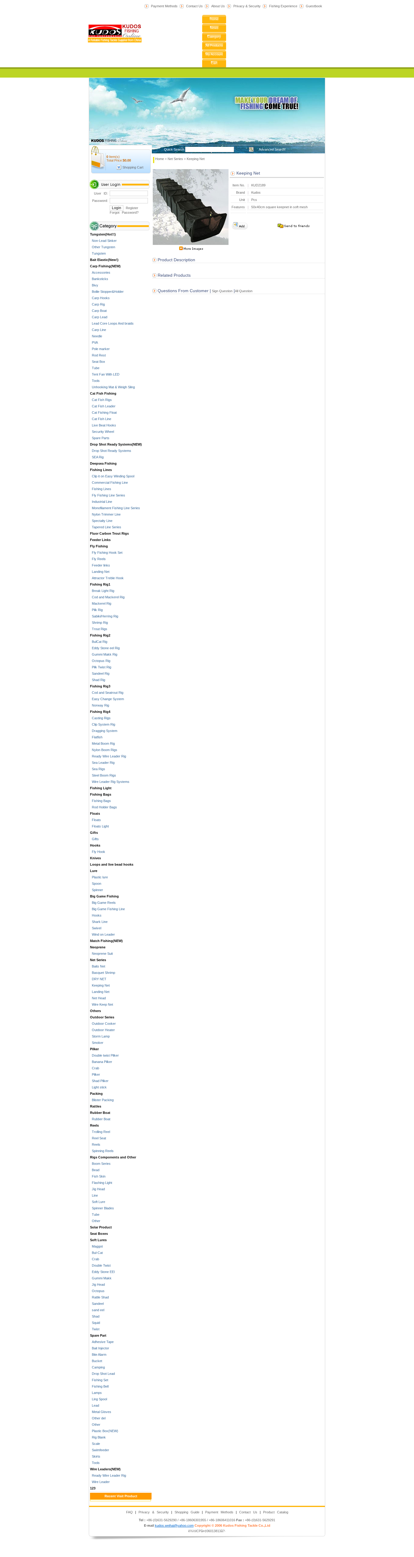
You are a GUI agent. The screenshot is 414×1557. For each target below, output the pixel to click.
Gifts (94, 832)
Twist (94, 1329)
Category (214, 36)
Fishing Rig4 (100, 711)
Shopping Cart (132, 167)
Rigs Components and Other (113, 1157)
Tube (94, 368)
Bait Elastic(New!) (104, 260)
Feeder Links (100, 540)
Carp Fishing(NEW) (105, 266)
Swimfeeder (99, 1450)
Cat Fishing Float (103, 412)
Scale (95, 1443)
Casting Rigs (100, 718)
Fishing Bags (100, 794)
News (214, 28)
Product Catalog (275, 1512)
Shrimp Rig (99, 622)
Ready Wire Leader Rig (108, 756)
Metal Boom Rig (102, 743)
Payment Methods (164, 6)
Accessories (100, 272)
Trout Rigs (98, 629)
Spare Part (98, 1335)
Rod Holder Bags (103, 807)
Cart (214, 63)
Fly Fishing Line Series (107, 495)
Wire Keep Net (101, 1004)
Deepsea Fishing (103, 463)
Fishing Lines (101, 470)
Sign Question (221, 291)
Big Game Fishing (104, 896)
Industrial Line (101, 501)
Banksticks (99, 279)
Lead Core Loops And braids (112, 323)
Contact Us (194, 6)
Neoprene (97, 947)
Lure (93, 871)
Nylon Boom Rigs (103, 750)
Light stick (98, 1087)
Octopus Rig (100, 661)
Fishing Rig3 (100, 686)
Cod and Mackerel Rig (107, 597)
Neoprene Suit (101, 953)
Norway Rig (99, 705)
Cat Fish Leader (102, 406)
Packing (96, 1093)
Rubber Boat (100, 1112)
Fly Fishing (99, 546)
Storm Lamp (100, 1036)
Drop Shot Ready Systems (110, 451)
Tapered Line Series (105, 527)
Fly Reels (98, 559)
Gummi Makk (101, 1278)
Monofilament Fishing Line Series (115, 508)
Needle (96, 336)
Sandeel (97, 1303)
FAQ (129, 1512)
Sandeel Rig (99, 673)
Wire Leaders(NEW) (105, 1469)
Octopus (97, 1291)
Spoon (95, 883)
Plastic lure (99, 877)
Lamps (96, 1393)
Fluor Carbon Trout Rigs (109, 533)
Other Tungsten (102, 247)
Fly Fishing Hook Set (106, 552)
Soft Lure (97, 1202)
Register (132, 208)
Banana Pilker (101, 1062)
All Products (214, 45)
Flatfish (96, 737)
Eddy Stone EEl (102, 1272)
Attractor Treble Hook (107, 578)
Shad (94, 1316)
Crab (94, 1068)
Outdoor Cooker (103, 1023)
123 (92, 1488)
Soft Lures (98, 1240)
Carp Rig (97, 304)
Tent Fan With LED (104, 374)
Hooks (95, 845)
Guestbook (314, 6)
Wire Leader (100, 1482)
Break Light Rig (102, 591)
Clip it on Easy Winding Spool (112, 476)
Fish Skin (97, 1176)
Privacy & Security (247, 6)
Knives (95, 858)
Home (214, 19)
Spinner (96, 890)
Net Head (98, 998)
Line (94, 1195)
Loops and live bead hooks (111, 864)
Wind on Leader (102, 934)
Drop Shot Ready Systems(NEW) (116, 444)
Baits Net (97, 966)
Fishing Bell (99, 1386)
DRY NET (98, 979)
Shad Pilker (99, 1081)
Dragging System (103, 731)
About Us (218, 6)
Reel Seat (98, 1138)
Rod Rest (98, 355)
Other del (97, 1418)
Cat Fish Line (100, 419)
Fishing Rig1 (100, 584)
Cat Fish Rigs (101, 400)
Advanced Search (272, 149)
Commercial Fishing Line (109, 482)
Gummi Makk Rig (103, 654)
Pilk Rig (96, 610)
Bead (94, 1170)
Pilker (94, 1049)
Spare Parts (99, 438)
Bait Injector (99, 1348)
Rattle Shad (99, 1297)
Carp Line (98, 330)
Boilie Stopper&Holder (107, 291)
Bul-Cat (96, 1253)
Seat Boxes (99, 1233)
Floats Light (99, 826)
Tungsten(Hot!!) (103, 234)
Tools (95, 381)
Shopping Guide (187, 1512)
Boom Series (100, 1163)
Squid (95, 1323)
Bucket (96, 1361)
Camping (97, 1367)
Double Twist (100, 1265)
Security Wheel (102, 431)
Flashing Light (101, 1182)
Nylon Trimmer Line (105, 514)
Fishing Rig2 (100, 635)
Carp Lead (98, 317)
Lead (94, 1405)
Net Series (98, 960)
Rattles (95, 1106)
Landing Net (99, 571)
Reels (94, 1125)
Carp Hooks (100, 298)
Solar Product (101, 1227)
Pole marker (100, 349)
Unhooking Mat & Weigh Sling (112, 387)
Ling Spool (98, 1399)
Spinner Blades (102, 1208)
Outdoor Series (102, 1017)
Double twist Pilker (104, 1055)
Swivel (95, 928)
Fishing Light (101, 788)
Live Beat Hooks (103, 425)
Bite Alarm (98, 1354)
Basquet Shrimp (102, 972)
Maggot (96, 1246)
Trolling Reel (100, 1132)
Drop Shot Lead (102, 1373)
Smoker (96, 1042)
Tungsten (98, 253)
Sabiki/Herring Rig (104, 616)
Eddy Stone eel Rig (105, 648)
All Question (243, 291)
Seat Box (97, 361)
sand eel (97, 1310)
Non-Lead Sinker (103, 240)
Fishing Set (99, 1380)
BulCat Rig (98, 641)
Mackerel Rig (100, 603)
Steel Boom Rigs (103, 775)
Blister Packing (102, 1100)
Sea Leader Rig (102, 762)
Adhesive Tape (102, 1342)
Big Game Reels (103, 902)
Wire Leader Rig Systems (109, 782)
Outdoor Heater (102, 1030)
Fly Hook (97, 852)
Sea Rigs (97, 769)
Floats (95, 813)
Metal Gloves (100, 1412)
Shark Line (99, 922)
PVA (94, 342)
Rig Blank (98, 1437)
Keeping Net (100, 985)
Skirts (95, 1456)
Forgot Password (123, 212)
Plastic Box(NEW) (104, 1431)
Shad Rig (97, 680)
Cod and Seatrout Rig (106, 692)
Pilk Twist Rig (100, 667)
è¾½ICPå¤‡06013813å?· (207, 1531)
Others (95, 1011)
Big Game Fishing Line (107, 909)
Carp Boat (98, 310)
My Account (214, 54)
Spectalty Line (101, 521)
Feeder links (100, 565)
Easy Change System (107, 699)
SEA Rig (97, 457)
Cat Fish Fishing (103, 393)
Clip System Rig (102, 724)
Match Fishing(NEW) (106, 941)
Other (95, 1221)
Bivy (94, 285)
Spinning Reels (102, 1151)
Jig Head (97, 1189)
